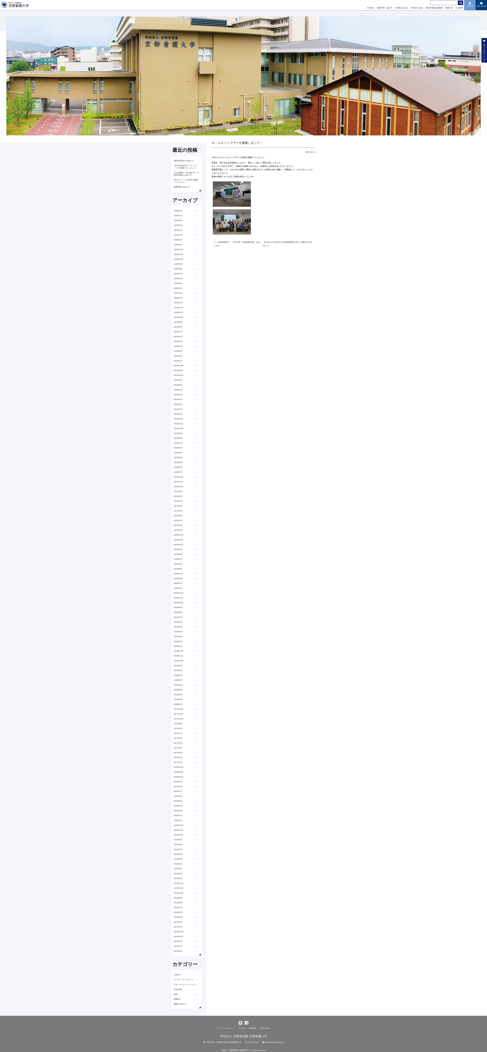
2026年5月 (178, 225)
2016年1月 (178, 820)
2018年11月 (178, 656)
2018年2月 (178, 699)
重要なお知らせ (180, 1004)
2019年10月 (178, 603)
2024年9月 (178, 322)
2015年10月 (178, 835)
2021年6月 (178, 506)
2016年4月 (178, 806)
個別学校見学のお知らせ (183, 161)
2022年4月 (178, 457)
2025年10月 (178, 259)
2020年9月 (178, 549)
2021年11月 (178, 482)
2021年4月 (178, 516)
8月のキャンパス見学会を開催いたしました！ (186, 181)
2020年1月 (178, 588)
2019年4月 (178, 632)
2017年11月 (178, 714)
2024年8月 (178, 327)
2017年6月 (178, 738)
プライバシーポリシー (225, 1028)
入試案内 (459, 8)
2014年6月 (178, 912)
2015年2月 (178, 874)
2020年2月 (178, 583)
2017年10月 (178, 719)
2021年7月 (178, 501)
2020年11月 (178, 540)
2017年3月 (178, 753)
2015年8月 (178, 844)
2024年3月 (178, 351)
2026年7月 (178, 216)
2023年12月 (178, 366)
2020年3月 (178, 578)
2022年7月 (178, 443)
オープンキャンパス (484, 51)
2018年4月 (178, 690)
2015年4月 (178, 864)
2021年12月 (178, 477)
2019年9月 (178, 607)
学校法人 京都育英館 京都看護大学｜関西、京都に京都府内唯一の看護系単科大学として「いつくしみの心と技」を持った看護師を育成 (15, 5)
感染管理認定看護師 (434, 8)
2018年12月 (178, 651)
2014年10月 (178, 893)
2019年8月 (178, 612)
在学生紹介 (178, 989)
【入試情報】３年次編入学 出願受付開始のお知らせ (186, 174)
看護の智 (449, 8)
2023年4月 (178, 404)
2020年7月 (178, 559)
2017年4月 (178, 748)
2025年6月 (178, 279)
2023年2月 (178, 409)
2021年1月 (178, 530)
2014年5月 (178, 917)
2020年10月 (178, 545)
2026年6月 (178, 220)
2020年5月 (178, 569)
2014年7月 (178, 907)
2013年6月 (178, 951)
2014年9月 (178, 898)
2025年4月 (178, 288)
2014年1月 (178, 927)
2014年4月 (178, 922)
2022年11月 (178, 424)
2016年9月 (178, 782)
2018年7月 (178, 675)
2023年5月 (178, 399)
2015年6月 (178, 854)
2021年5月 (178, 511)
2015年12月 (178, 825)
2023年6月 (178, 395)
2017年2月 (178, 757)
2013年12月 (178, 932)
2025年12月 (178, 249)
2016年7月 (178, 791)
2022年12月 (178, 419)
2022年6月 (178, 448)
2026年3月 (178, 235)
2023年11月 (178, 370)
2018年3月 (178, 695)
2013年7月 (178, 946)
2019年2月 (178, 641)
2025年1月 (178, 303)
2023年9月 (178, 380)
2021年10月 (178, 487)
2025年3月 (178, 293)
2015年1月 (178, 878)
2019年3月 (178, 636)
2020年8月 (178, 554)
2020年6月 (178, 564)
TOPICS (177, 975)
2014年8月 (178, 903)
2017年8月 (178, 728)
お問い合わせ (265, 1028)
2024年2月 (178, 356)
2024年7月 (178, 332)
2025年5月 (178, 283)
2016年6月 (178, 796)
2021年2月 (178, 525)
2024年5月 (178, 341)
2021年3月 (178, 520)
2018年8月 (178, 670)
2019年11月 (178, 598)
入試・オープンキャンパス (184, 984)
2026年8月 (178, 211)
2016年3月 (178, 811)
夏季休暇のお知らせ (182, 187)
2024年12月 (178, 308)
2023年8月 (178, 385)
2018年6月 (178, 680)
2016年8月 (178, 786)
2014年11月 (178, 888)
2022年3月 (178, 462)
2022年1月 (178, 472)
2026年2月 (178, 240)
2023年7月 (178, 390)
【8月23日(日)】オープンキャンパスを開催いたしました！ (186, 166)
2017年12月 (178, 709)
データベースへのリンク (183, 980)
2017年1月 (178, 762)
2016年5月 (178, 801)
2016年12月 (178, 767)
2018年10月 (178, 661)
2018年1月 (178, 704)
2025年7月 (178, 274)
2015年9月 (178, 840)
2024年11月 (178, 312)
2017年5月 (178, 743)
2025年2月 (178, 298)
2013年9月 (178, 941)
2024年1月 (178, 361)
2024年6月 (178, 337)
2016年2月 (178, 815)
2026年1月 (178, 245)
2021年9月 (178, 491)
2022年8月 (178, 438)
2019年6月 (178, 622)
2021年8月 (178, 496)
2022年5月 (178, 453)
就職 (175, 994)
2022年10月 (178, 428)
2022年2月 (178, 467)
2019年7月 (178, 617)
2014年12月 (178, 883)
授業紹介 (177, 999)
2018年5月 (178, 685)
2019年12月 (178, 593)
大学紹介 (371, 8)
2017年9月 (178, 724)
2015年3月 (178, 869)
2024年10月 (178, 317)
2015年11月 (178, 830)
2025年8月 (178, 269)
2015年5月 (178, 859)
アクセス (241, 1028)
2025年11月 (178, 254)
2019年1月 (178, 646)
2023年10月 (178, 375)
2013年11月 (178, 936)
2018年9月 (178, 666)
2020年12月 (178, 535)
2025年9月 (178, 264)
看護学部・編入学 (384, 8)
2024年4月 (178, 346)
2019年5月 (178, 627)
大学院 (401, 8)
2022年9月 (178, 433)
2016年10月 (178, 777)
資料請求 (252, 1028)
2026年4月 (178, 230)
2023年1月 (178, 414)
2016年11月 (178, 772)
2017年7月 (178, 733)
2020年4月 (178, 574)
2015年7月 (178, 849)
